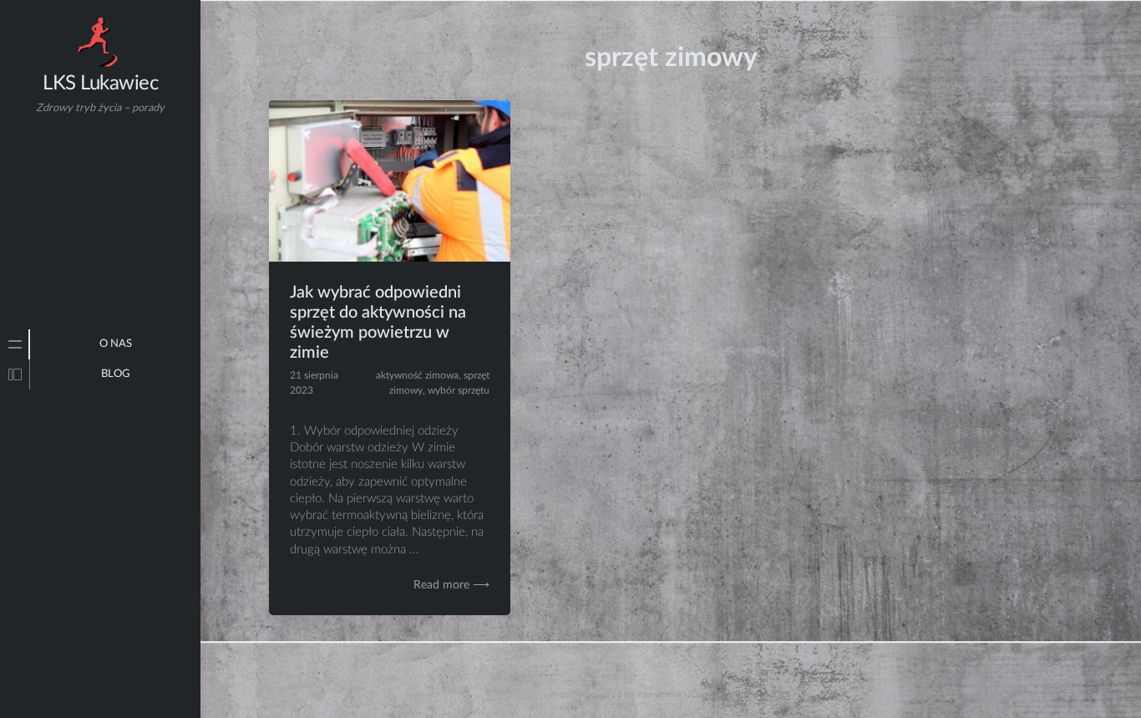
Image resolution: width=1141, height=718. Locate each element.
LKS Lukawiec (100, 84)
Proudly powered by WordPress (616, 694)
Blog (115, 374)
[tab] (15, 344)
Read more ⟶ (451, 585)
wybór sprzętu (458, 390)
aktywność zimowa (417, 375)
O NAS (115, 344)
